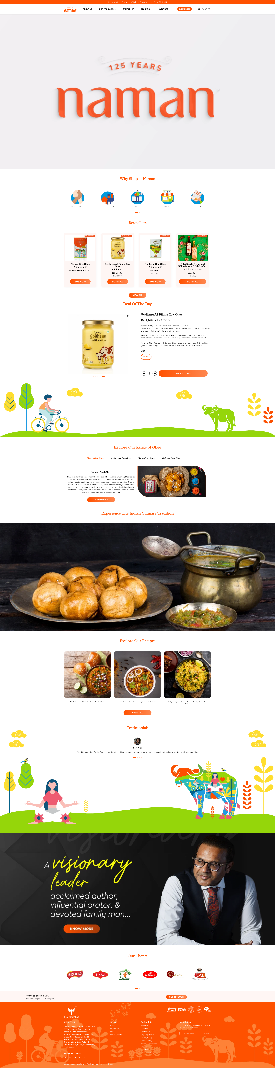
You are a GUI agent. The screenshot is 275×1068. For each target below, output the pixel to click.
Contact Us (145, 1032)
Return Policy (146, 1041)
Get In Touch (176, 997)
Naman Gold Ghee (95, 458)
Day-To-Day (115, 1029)
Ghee (112, 1026)
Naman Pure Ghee (146, 458)
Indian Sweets (116, 1035)
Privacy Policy (146, 1038)
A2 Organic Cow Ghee (121, 458)
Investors (144, 1029)
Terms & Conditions (149, 1044)
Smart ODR (145, 1050)
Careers (144, 1047)
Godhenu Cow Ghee (171, 458)
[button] (144, 373)
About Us (145, 1026)
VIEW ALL (137, 295)
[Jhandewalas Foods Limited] (70, 9)
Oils (111, 1032)
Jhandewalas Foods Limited (87, 1064)
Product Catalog (147, 1053)
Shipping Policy (147, 1035)
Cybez (110, 1064)
